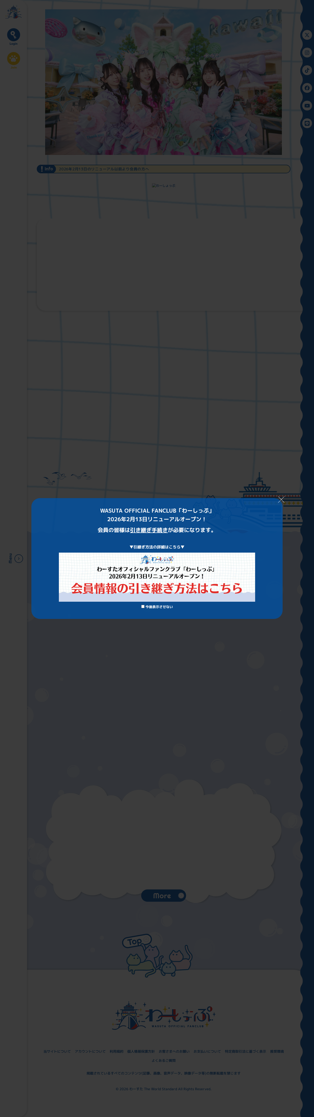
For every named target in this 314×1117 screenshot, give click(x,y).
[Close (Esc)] (281, 499)
